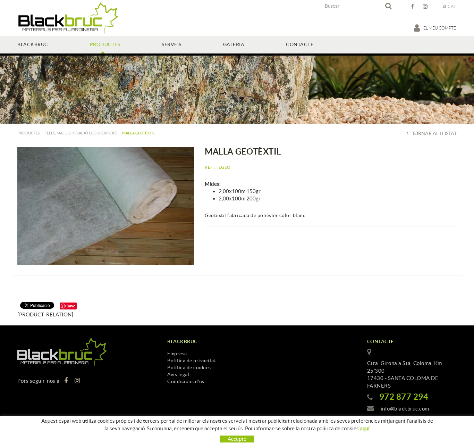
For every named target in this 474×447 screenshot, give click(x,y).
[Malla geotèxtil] (105, 206)
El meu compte (440, 28)
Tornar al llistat (434, 133)
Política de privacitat (191, 360)
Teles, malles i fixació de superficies (81, 133)
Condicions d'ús (185, 381)
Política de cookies (189, 367)
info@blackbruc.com (405, 409)
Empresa (177, 353)
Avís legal (178, 374)
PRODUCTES (28, 133)
